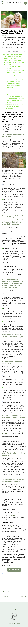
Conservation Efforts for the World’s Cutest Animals (15, 105)
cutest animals (22, 590)
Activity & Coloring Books (14, 623)
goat (5, 591)
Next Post (24, 596)
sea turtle (11, 515)
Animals (6, 590)
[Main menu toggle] (25, 3)
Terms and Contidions (14, 607)
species (14, 591)
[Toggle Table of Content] (23, 52)
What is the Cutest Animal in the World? (14, 67)
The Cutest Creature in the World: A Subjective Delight (14, 90)
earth (2, 591)
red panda (9, 591)
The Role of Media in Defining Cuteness (15, 101)
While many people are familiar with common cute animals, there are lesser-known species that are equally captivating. (15, 83)
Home (14, 604)
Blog (3, 35)
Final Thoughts (8, 108)
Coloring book (11, 590)
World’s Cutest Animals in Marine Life (14, 93)
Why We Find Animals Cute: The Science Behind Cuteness (15, 97)
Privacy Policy (14, 609)
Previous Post (4, 596)
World (16, 590)
